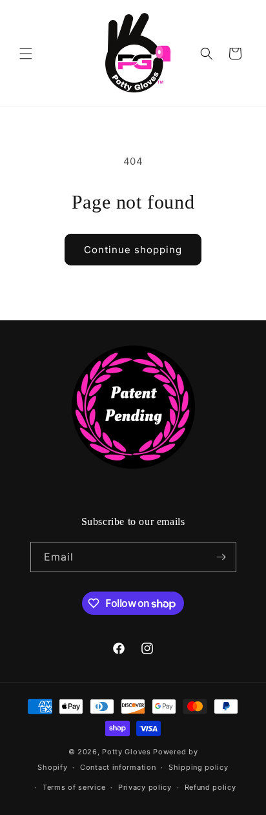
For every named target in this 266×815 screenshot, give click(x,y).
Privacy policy (145, 787)
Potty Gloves (126, 751)
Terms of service (74, 787)
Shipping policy (199, 767)
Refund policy (210, 787)
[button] (26, 53)
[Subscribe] (221, 557)
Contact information (118, 767)
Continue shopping (133, 249)
